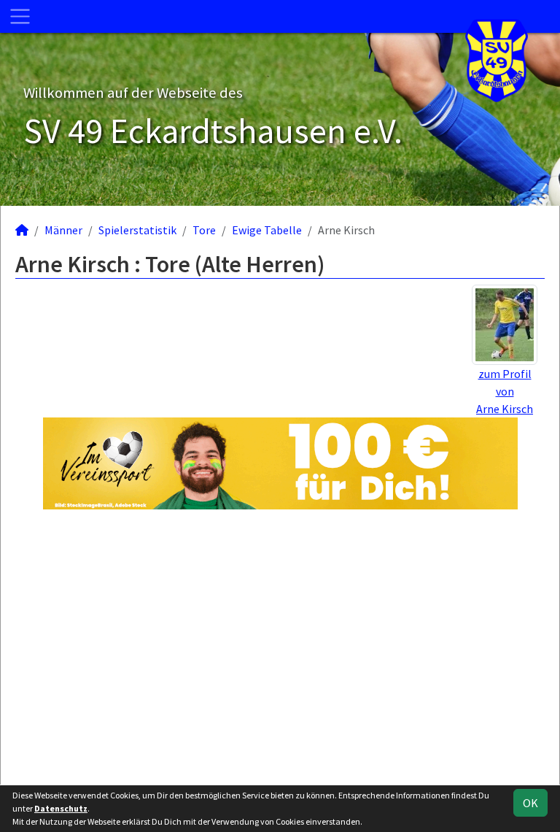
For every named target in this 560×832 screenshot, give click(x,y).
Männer (63, 230)
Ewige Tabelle (267, 230)
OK (530, 803)
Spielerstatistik (137, 230)
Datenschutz (61, 808)
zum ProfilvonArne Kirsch (504, 391)
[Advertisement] (280, 646)
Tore (204, 230)
